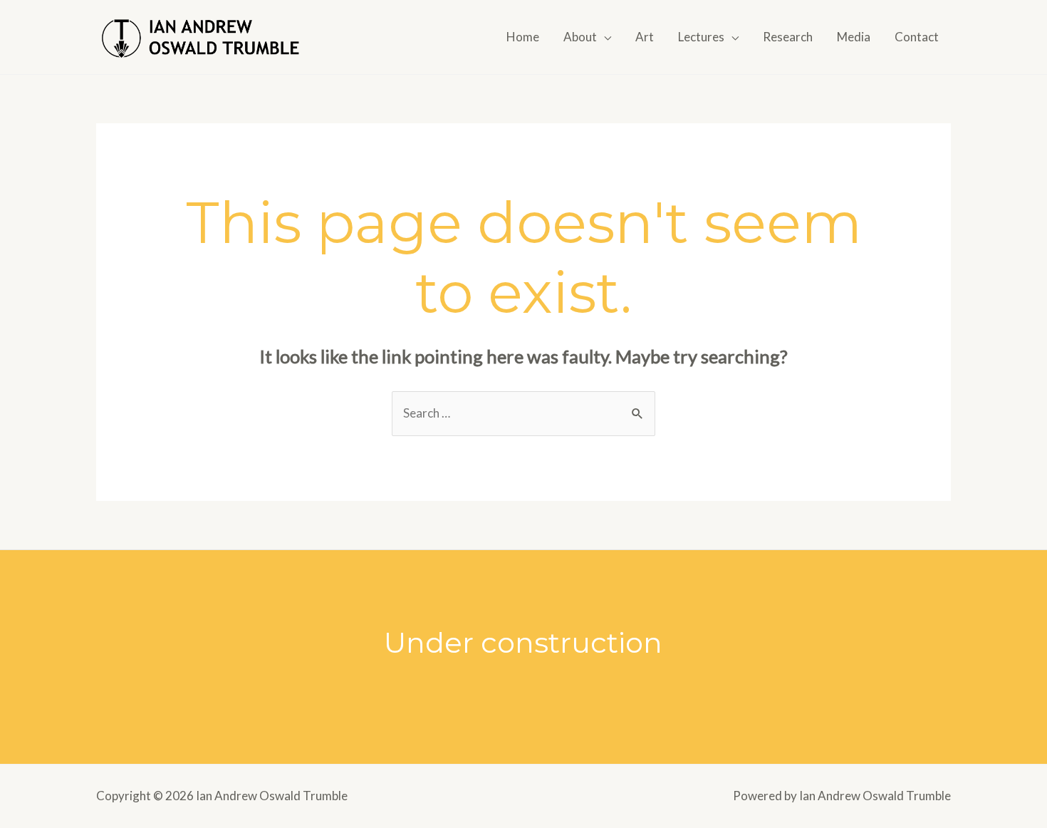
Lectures (701, 36)
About (580, 36)
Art (644, 36)
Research (788, 36)
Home (522, 36)
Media (853, 36)
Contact (917, 36)
